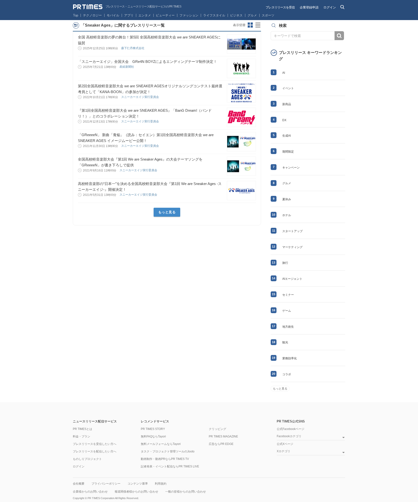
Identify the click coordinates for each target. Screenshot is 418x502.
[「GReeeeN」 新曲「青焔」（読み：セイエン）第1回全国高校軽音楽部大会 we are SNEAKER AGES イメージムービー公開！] (241, 141)
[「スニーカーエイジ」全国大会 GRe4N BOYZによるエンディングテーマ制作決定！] (241, 68)
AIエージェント (292, 279)
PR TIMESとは (82, 429)
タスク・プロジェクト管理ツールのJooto (167, 451)
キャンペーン (291, 167)
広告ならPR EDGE (221, 444)
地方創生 (288, 326)
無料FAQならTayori (153, 436)
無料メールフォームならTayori (161, 444)
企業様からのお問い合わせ (90, 491)
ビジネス (236, 15)
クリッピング (217, 429)
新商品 (286, 104)
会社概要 (78, 483)
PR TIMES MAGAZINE (223, 436)
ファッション (188, 15)
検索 (339, 35)
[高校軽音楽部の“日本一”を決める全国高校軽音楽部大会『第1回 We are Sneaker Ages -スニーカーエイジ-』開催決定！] (241, 190)
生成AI (286, 135)
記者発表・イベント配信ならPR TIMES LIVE (170, 466)
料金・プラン (81, 436)
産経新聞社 (127, 66)
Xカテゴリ (283, 451)
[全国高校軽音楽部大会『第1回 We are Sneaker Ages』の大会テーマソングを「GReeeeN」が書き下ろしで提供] (241, 166)
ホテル (286, 215)
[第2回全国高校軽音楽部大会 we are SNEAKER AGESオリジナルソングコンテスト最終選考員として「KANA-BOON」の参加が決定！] (241, 93)
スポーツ (268, 15)
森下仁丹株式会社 (133, 48)
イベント (288, 88)
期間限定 (288, 151)
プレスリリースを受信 (280, 7)
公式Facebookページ (290, 429)
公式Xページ (285, 444)
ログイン (329, 7)
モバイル (113, 15)
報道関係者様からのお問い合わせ (136, 491)
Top (75, 15)
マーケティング (292, 247)
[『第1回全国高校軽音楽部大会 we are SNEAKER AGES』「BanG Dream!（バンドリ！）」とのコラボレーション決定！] (241, 117)
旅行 (285, 263)
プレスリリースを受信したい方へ (94, 444)
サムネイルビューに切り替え (250, 25)
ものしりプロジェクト (87, 459)
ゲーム (286, 310)
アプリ (129, 15)
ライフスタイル (214, 15)
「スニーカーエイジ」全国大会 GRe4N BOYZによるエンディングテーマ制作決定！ (147, 61)
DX (284, 120)
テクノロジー (92, 15)
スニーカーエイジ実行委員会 (140, 97)
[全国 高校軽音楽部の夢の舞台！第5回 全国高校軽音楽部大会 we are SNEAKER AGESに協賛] (241, 44)
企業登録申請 (309, 7)
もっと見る (167, 212)
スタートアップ (292, 231)
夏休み (286, 199)
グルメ (252, 15)
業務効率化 (289, 358)
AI (283, 72)
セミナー (288, 294)
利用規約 (160, 483)
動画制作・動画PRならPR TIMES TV (165, 459)
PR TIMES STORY (153, 429)
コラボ (286, 374)
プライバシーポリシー (105, 483)
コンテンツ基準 (137, 483)
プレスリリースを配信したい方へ (94, 451)
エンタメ (144, 15)
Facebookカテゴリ (289, 436)
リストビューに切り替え (258, 25)
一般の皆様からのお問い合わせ (185, 491)
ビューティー (165, 15)
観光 (285, 342)
